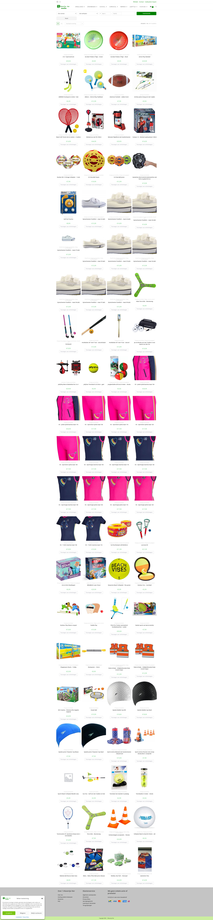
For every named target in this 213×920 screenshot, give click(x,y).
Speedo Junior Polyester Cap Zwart (94, 752)
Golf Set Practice (68, 219)
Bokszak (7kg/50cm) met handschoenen (119, 137)
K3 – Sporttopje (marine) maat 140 (68, 505)
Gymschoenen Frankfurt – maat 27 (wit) (68, 250)
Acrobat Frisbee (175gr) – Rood (119, 57)
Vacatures (60, 899)
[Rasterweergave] (58, 23)
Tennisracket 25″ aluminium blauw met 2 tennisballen (68, 834)
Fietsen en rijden (122, 832)
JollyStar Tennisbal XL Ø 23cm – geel (94, 384)
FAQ (59, 901)
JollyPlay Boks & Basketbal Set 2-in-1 (68, 384)
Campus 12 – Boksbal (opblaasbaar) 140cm (145, 137)
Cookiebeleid (19, 917)
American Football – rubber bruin (119, 97)
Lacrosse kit (144, 545)
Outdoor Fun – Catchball (145, 585)
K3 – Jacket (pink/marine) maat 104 (144, 384)
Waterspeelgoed (98, 665)
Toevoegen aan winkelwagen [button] (68, 64)
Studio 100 (149, 873)
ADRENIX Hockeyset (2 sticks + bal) (68, 97)
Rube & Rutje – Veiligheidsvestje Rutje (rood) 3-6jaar (144, 668)
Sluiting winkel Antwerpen (65, 897)
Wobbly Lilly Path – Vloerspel (119, 876)
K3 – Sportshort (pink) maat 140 (68, 464)
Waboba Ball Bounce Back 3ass (68, 876)
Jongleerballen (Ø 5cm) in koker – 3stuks (119, 384)
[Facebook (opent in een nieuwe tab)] (58, 2)
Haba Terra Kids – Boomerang (144, 301)
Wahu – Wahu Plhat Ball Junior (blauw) (94, 876)
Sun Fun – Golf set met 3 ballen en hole (94, 794)
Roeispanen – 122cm (94, 667)
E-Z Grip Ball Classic (93, 177)
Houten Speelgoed (117, 873)
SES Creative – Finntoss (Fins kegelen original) (68, 711)
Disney (58, 583)
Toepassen (146, 13)
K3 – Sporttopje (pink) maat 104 (94, 505)
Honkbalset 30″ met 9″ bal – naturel (119, 342)
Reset (66, 18)
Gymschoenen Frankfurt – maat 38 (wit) (119, 302)
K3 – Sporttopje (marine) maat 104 (94, 464)
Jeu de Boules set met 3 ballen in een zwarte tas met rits (144, 343)
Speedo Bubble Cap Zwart (144, 710)
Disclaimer (86, 897)
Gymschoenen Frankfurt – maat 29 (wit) (94, 261)
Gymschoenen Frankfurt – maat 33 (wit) (119, 261)
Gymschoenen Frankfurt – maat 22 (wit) (94, 219)
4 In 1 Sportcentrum (68, 57)
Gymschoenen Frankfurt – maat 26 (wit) (144, 220)
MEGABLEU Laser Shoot (94, 585)
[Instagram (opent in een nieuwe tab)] (60, 2)
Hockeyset (68, 344)
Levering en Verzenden (89, 903)
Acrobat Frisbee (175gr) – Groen (94, 57)
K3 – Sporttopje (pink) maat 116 (119, 505)
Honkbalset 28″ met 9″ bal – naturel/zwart (94, 342)
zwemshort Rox (144, 876)
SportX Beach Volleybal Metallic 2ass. (68, 794)
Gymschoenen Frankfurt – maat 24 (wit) (119, 219)
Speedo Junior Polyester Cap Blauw (68, 752)
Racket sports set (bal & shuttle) (144, 625)
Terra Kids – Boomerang (94, 834)
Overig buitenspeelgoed (89, 175)
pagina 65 (89, 583)
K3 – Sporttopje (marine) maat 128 (144, 464)
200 (150, 23)
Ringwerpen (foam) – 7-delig (68, 667)
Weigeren (22, 913)
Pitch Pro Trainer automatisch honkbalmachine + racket (119, 626)
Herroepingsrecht (88, 901)
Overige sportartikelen (68, 54)
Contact (141, 2)
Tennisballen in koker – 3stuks (144, 794)
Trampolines (149, 54)
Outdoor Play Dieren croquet (68, 625)
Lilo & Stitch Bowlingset (68, 585)
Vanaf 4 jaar (110, 873)
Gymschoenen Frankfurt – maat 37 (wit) (94, 302)
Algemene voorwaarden (89, 895)
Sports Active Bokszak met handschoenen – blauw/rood (119, 752)
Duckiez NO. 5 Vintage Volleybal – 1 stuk (68, 177)
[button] (42, 898)
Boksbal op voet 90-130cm (93, 137)
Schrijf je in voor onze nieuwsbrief (117, 897)
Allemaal (153, 23)
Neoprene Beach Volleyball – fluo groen (119, 585)
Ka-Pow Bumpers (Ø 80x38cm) (119, 545)
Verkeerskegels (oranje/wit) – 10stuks (119, 835)
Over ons (60, 895)
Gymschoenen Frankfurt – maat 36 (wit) (68, 302)
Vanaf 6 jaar (62, 247)
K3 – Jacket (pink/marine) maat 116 (68, 424)
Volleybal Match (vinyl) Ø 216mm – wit (144, 834)
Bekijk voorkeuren (36, 913)
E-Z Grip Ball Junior (119, 177)
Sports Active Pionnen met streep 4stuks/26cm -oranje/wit (144, 752)
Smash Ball (94, 710)
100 (147, 23)
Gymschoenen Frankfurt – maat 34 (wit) (144, 261)
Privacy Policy (26, 917)
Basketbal (63, 382)
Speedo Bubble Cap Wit (119, 710)
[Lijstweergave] (61, 23)
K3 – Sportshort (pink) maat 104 (94, 424)
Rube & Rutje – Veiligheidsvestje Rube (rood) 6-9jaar (119, 669)
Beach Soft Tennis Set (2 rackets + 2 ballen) (68, 137)
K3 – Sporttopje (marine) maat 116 (119, 464)
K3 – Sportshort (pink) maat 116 (119, 424)
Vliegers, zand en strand (99, 54)
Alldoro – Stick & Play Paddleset (94, 97)
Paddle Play (94, 625)
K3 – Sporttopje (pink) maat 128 (145, 505)
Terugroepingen (87, 905)
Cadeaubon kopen (150, 2)
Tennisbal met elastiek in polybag (119, 794)
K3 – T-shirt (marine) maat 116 (93, 545)
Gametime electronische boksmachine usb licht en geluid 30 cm (145, 178)
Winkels (135, 2)
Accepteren (9, 913)
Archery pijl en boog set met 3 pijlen (144, 97)
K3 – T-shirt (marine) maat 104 (68, 545)
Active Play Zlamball (144, 57)
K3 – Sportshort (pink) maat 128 (145, 424)
